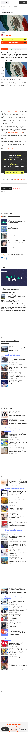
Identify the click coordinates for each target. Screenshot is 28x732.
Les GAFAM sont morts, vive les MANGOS (16, 499)
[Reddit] (16, 727)
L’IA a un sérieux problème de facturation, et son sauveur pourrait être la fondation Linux (18, 536)
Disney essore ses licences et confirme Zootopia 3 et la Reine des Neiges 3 (18, 367)
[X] (10, 727)
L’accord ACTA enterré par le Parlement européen (15, 248)
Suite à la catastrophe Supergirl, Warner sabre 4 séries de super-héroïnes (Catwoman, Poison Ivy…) (13, 304)
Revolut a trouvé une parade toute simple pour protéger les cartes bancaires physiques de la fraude (17, 544)
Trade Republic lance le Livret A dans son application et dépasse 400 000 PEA (11, 301)
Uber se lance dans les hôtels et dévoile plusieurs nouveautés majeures (17, 601)
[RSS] (18, 727)
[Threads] (22, 727)
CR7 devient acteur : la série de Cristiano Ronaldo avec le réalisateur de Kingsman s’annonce (18, 422)
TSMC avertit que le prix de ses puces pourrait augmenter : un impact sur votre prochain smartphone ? (16, 508)
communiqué (8, 111)
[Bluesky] (20, 727)
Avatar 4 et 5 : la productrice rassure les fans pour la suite (18, 658)
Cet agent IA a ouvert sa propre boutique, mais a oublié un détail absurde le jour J (17, 625)
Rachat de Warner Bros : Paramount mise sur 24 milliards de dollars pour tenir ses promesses (18, 651)
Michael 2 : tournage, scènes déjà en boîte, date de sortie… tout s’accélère (13, 308)
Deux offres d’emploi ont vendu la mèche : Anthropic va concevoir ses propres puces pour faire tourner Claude (18, 414)
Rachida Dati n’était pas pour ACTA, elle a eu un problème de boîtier (17, 241)
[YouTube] (5, 727)
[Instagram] (12, 727)
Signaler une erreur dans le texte (9, 185)
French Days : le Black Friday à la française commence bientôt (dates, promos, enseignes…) (18, 633)
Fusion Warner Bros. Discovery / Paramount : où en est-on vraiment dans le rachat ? (17, 617)
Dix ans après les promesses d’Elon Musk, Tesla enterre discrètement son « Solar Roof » (16, 296)
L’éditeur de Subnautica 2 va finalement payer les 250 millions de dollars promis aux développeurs (18, 560)
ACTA (3, 191)
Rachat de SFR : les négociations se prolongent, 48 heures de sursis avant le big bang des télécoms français (18, 524)
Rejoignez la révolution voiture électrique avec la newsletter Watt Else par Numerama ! (16, 221)
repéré (15, 111)
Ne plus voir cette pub (6, 213)
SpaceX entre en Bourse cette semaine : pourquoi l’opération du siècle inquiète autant (17, 516)
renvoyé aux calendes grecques (15, 132)
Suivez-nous (4, 49)
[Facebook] (14, 727)
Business (3, 9)
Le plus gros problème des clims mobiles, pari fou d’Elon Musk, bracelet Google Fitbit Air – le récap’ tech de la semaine (18, 450)
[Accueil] (3, 2)
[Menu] (7, 2)
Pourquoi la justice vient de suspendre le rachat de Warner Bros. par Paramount (18, 442)
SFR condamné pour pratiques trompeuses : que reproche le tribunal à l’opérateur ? (16, 643)
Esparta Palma (11, 148)
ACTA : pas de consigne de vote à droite (16, 255)
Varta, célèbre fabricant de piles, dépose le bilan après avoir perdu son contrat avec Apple (13, 311)
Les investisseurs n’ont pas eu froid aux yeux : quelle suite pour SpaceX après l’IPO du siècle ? (18, 482)
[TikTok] (7, 727)
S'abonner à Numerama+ (13, 172)
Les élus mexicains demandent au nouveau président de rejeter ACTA (16, 234)
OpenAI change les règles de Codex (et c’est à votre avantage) (17, 492)
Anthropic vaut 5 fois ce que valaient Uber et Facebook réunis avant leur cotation (17, 552)
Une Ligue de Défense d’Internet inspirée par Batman (16, 227)
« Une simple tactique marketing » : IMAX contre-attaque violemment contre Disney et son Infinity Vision (18, 591)
